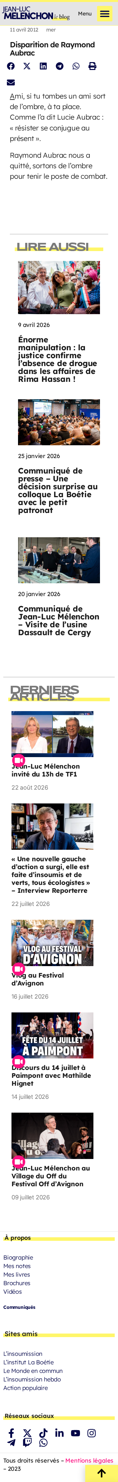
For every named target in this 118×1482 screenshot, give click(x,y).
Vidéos (12, 1291)
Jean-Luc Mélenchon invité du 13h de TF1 (45, 770)
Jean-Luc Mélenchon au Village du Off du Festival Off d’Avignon (50, 1176)
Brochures (16, 1283)
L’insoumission (22, 1353)
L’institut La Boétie (28, 1362)
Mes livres (16, 1274)
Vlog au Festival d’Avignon (37, 979)
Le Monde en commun (32, 1371)
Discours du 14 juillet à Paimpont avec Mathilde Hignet (51, 1075)
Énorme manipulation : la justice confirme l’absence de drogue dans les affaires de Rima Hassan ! (57, 359)
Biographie (18, 1257)
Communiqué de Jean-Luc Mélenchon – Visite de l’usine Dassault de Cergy (58, 620)
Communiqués (19, 1307)
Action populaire (25, 1388)
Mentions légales (89, 1460)
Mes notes (17, 1266)
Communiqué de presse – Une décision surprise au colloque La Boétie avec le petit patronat (58, 490)
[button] (104, 13)
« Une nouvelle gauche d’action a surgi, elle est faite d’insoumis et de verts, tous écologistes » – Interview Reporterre (50, 874)
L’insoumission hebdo (32, 1379)
